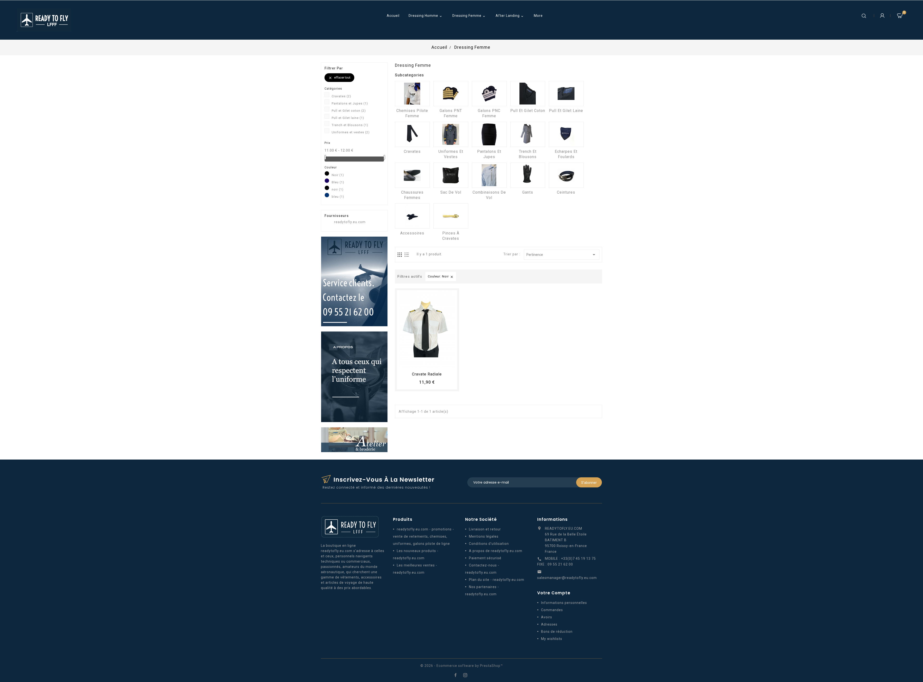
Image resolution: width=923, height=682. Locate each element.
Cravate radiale (427, 374)
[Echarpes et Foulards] (566, 134)
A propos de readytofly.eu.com (495, 551)
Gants (527, 192)
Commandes (552, 610)
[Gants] (527, 175)
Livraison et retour (485, 529)
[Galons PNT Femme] (450, 93)
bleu (338, 196)
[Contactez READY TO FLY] (354, 281)
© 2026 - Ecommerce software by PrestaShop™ (461, 666)
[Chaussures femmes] (412, 175)
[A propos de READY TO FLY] (354, 376)
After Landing (510, 16)
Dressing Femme (469, 16)
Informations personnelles (564, 603)
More (538, 16)
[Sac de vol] (450, 175)
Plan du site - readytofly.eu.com (496, 580)
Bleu (338, 182)
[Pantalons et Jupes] (489, 134)
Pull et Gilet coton (349, 110)
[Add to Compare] (431, 363)
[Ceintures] (566, 175)
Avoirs (546, 617)
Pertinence (561, 255)
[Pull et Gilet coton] (527, 93)
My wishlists (551, 639)
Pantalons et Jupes (350, 103)
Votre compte (553, 593)
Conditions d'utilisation (489, 544)
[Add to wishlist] (422, 363)
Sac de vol (450, 192)
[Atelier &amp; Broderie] (354, 439)
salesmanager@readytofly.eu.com (567, 578)
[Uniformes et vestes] (450, 134)
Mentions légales (484, 536)
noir (337, 189)
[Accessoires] (412, 216)
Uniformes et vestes (351, 132)
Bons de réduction (557, 631)
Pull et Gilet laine (348, 118)
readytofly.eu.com (350, 222)
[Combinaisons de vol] (489, 175)
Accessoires (412, 233)
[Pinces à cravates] (450, 216)
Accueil (393, 16)
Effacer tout (339, 78)
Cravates (341, 96)
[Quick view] (440, 363)
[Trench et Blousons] (527, 134)
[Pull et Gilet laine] (566, 93)
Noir (338, 175)
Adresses (549, 624)
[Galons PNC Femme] (489, 93)
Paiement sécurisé (485, 558)
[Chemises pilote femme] (412, 93)
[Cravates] (412, 134)
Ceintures (566, 192)
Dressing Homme (426, 16)
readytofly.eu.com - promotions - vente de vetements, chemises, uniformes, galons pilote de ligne (423, 536)
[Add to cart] (414, 363)
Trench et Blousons (350, 125)
